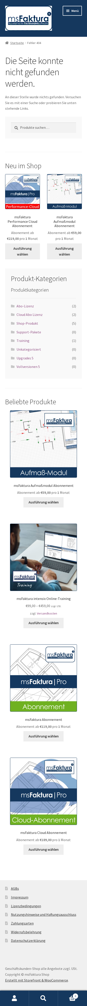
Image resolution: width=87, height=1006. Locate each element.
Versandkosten (47, 613)
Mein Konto (14, 998)
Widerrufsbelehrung (26, 932)
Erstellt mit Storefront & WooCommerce (36, 980)
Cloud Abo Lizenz (30, 314)
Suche (43, 998)
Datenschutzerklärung (28, 940)
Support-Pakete (29, 332)
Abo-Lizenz (25, 306)
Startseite (17, 43)
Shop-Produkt (27, 323)
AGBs (15, 888)
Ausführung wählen (22, 251)
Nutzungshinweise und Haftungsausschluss (43, 914)
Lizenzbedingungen (26, 906)
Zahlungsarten (22, 923)
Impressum (19, 897)
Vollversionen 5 (28, 366)
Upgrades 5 (25, 358)
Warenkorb (67, 994)
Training (23, 340)
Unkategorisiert (29, 349)
